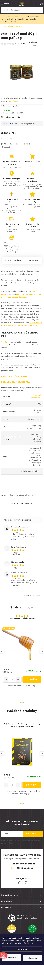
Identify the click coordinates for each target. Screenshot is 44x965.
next (42, 651)
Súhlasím (32, 958)
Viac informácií (13, 101)
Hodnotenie (18, 260)
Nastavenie (22, 949)
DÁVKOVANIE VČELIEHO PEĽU (14, 376)
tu (32, 943)
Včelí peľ (5, 342)
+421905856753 (24, 868)
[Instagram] (25, 882)
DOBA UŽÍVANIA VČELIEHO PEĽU (15, 382)
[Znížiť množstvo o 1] (6, 679)
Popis (7, 260)
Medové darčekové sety (35, 396)
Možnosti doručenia (12, 117)
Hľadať (39, 10)
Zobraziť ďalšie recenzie (31, 596)
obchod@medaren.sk (24, 863)
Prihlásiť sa (33, 834)
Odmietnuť (11, 957)
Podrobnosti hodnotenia (32, 43)
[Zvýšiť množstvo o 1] (18, 679)
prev (2, 651)
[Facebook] (19, 882)
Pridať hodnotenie (22, 504)
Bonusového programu (26, 124)
